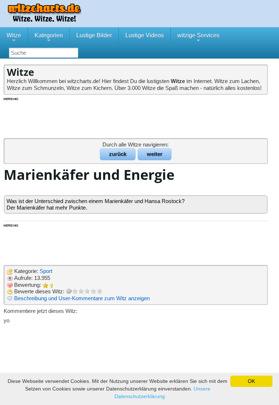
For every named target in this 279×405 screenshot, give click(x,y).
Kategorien (49, 38)
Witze (14, 38)
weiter (154, 154)
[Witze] (44, 20)
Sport (46, 271)
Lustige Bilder (94, 35)
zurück (117, 154)
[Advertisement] (136, 117)
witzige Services (198, 38)
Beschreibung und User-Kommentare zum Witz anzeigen (82, 298)
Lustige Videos (144, 35)
